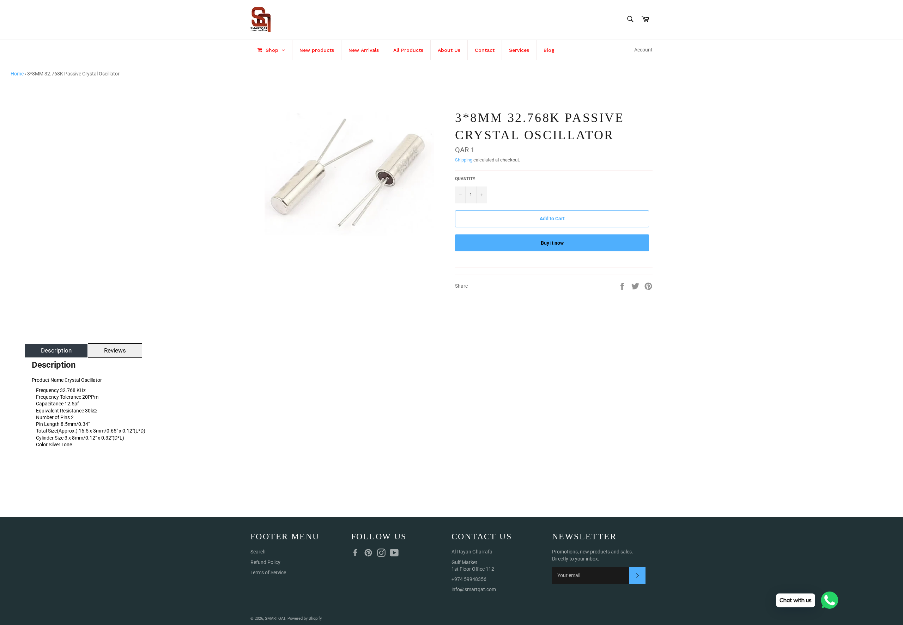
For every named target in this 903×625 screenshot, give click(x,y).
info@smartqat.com (474, 589)
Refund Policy (265, 562)
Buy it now (552, 243)
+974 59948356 (469, 579)
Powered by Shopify (304, 618)
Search (258, 551)
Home (17, 73)
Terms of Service (268, 572)
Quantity (465, 178)
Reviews (115, 350)
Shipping (463, 160)
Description (56, 350)
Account (643, 50)
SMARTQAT (275, 618)
